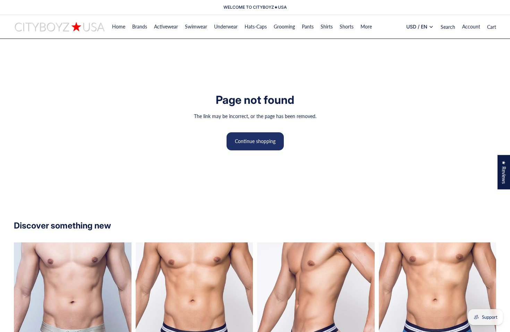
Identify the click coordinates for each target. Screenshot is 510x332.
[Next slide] (121, 317)
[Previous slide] (24, 317)
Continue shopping (255, 141)
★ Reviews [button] (504, 172)
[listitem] (366, 27)
